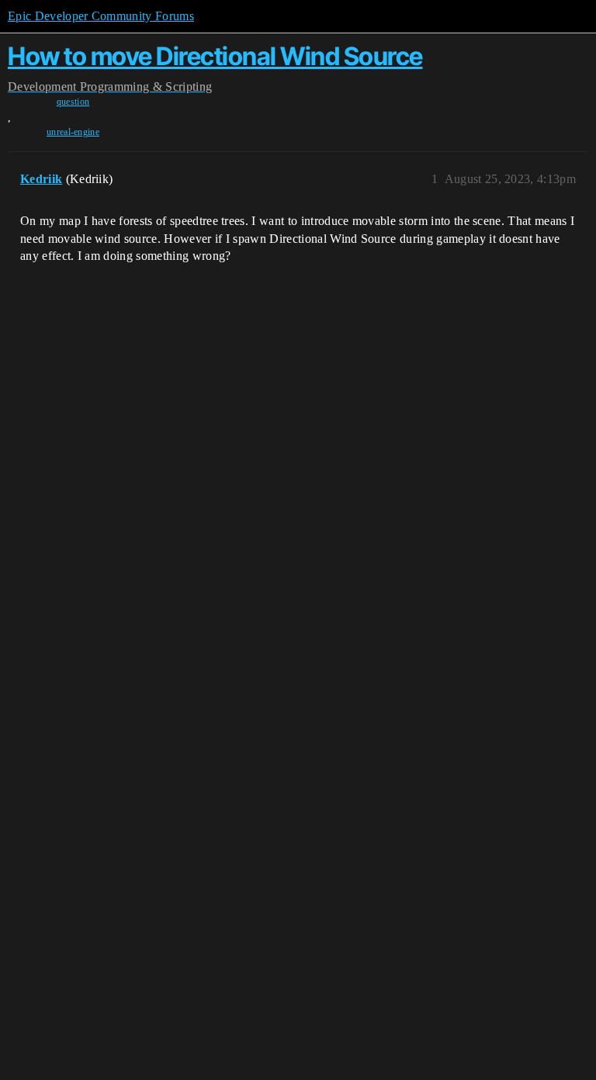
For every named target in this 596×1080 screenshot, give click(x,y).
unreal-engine (73, 131)
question (73, 101)
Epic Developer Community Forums (101, 15)
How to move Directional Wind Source (215, 56)
